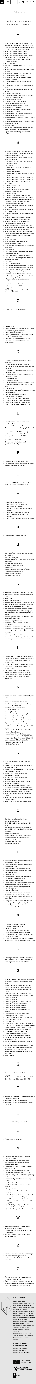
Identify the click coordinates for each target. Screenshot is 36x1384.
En (30, 2)
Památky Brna (9, 874)
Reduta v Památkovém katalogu (15, 924)
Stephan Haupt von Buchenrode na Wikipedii (19, 979)
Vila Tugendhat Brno (11, 1189)
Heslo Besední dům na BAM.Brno (15, 502)
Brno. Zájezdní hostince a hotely (15, 272)
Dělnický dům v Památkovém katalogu (17, 364)
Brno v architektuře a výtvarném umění (17, 255)
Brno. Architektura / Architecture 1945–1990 (19, 265)
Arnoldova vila (9, 125)
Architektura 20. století (12, 111)
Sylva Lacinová (9, 1055)
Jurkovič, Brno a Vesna (12, 575)
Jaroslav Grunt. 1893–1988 (13, 563)
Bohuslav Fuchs (10, 169)
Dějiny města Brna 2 (11, 380)
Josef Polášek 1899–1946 (13, 573)
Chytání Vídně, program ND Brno (15, 535)
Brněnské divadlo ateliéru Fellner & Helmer (18, 151)
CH (21, 21)
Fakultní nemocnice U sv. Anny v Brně (17, 461)
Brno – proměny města (12, 264)
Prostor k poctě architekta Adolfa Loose (18, 905)
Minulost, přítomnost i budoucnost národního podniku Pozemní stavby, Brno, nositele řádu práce (19, 726)
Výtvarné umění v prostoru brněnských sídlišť (19, 1209)
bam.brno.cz (23, 1348)
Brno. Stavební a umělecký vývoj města (17, 270)
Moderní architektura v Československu (17, 734)
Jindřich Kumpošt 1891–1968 (14, 565)
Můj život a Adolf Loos (12, 744)
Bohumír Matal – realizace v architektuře (18, 167)
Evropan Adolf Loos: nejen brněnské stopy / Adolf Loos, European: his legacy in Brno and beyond (19, 428)
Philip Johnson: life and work (14, 880)
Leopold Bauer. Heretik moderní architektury (19, 656)
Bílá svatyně (9, 165)
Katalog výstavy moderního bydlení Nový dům (19, 602)
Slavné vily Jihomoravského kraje (15, 1005)
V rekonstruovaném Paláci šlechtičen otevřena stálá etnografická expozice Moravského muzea (17, 1162)
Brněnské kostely (10, 193)
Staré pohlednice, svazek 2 (13, 1019)
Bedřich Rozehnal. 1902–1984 (14, 155)
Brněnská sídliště (10, 187)
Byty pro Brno (9, 288)
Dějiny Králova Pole (11, 378)
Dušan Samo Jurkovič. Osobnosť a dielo (17, 400)
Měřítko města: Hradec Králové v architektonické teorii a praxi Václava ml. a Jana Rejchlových (18, 710)
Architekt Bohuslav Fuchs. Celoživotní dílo (18, 73)
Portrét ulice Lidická (11, 891)
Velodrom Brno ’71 (11, 1183)
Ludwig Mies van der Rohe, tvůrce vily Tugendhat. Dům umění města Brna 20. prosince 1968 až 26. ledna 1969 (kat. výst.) (18, 672)
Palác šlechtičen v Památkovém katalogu (18, 868)
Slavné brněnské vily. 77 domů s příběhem (18, 1001)
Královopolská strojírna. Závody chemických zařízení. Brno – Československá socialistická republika (19, 631)
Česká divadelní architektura (14, 332)
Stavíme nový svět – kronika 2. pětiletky (17, 1035)
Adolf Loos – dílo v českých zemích (16, 51)
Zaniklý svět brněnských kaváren (15, 1256)
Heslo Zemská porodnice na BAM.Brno (17, 512)
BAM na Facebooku (19, 1343)
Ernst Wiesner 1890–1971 (13, 440)
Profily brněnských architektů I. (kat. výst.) (18, 901)
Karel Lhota (8, 598)
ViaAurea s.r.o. (23, 1350)
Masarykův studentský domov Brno (16, 702)
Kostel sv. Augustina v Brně (13, 621)
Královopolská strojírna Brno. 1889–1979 (17, 627)
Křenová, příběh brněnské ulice (15, 635)
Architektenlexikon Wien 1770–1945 (16, 105)
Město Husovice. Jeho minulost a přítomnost (19, 714)
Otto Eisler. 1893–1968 (12, 843)
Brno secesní (9, 249)
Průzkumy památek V (12, 907)
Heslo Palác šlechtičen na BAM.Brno (16, 514)
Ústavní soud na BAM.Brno (13, 1139)
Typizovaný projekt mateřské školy (16, 1100)
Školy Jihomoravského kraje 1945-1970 (17, 1079)
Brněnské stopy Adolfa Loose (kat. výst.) (18, 195)
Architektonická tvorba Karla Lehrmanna (18, 109)
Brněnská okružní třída (12, 185)
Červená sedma (10, 326)
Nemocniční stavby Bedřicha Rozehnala (17, 791)
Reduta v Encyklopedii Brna (14, 926)
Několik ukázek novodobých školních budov (19, 789)
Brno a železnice (10, 239)
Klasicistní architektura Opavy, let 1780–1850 (19, 592)
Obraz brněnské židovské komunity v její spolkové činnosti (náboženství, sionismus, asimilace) (18, 829)
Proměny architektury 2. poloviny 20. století (19, 903)
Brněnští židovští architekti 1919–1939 (17, 229)
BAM (7, 2)
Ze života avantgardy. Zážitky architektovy (18, 1258)
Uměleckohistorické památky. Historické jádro (19, 1122)
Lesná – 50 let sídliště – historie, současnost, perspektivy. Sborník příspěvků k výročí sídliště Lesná (19, 660)
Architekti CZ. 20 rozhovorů (14, 107)
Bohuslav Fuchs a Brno (12, 171)
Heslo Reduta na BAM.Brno (14, 506)
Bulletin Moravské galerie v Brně (15, 284)
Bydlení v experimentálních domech (16, 286)
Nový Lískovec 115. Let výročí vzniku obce (18, 801)
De (34, 2)
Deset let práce (10, 388)
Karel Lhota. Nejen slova (12, 600)
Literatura (22, 1297)
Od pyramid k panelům (12, 833)
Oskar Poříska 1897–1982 (13, 841)
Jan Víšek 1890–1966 (11, 557)
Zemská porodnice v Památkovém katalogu (19, 1254)
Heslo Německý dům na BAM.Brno (16, 504)
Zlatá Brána (8, 1260)
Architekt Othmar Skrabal (13, 99)
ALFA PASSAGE (10, 63)
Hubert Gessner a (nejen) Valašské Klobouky (19, 518)
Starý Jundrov (9, 1021)
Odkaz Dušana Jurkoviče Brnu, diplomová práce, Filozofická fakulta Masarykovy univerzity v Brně (18, 837)
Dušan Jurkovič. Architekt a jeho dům (17, 398)
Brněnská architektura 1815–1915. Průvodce (19, 177)
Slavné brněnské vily (11, 997)
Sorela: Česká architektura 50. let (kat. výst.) (19, 1017)
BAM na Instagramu (20, 1345)
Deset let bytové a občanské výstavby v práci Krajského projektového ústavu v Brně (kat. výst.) (19, 384)
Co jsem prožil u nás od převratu (15, 309)
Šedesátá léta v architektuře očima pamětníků (19, 1077)
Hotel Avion (8, 516)
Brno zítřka (8, 262)
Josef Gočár (9, 567)
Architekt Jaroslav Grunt (13, 93)
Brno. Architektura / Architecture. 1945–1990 (19, 153)
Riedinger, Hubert (10, 928)
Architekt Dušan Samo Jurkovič (15, 75)
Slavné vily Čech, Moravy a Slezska (16, 1003)
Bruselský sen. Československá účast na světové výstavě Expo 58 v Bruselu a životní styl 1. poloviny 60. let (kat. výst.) (19, 276)
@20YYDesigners (24, 1352)
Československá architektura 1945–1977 (18, 339)
